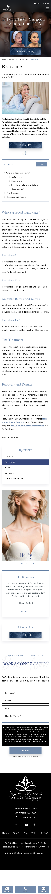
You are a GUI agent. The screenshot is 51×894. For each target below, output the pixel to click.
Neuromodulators (14, 478)
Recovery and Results (15, 197)
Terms (36, 756)
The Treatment (12, 193)
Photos (7, 891)
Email (43, 891)
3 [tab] (25, 563)
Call (26, 891)
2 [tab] (22, 563)
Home (4, 59)
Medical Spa (13, 59)
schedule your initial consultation (27, 426)
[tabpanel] (25, 525)
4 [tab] (29, 563)
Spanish (46, 3)
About (17, 833)
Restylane (10, 462)
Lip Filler (9, 457)
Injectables (24, 59)
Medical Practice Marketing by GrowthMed (30, 847)
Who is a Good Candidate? (17, 173)
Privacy (31, 756)
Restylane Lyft (16, 189)
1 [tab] (18, 563)
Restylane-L (15, 177)
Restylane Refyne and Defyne (23, 185)
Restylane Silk (16, 181)
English (37, 3)
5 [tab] (33, 563)
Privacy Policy (14, 739)
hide (41, 164)
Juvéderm (10, 473)
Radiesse (9, 467)
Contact (29, 833)
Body (25, 555)
